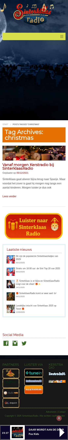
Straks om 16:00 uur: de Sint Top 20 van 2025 (38, 268)
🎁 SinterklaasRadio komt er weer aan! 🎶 (36, 293)
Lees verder (9, 196)
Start (5, 124)
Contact (62, 412)
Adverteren (51, 412)
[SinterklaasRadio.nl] (34, 14)
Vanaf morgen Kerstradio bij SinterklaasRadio (28, 167)
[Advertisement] (34, 82)
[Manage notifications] (59, 418)
